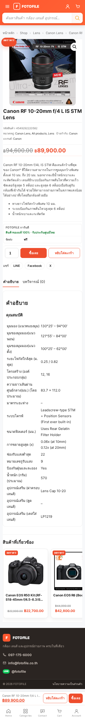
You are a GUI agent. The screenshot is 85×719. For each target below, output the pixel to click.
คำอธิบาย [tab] (11, 281)
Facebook (35, 266)
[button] (74, 47)
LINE (16, 266)
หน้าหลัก (8, 33)
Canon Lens (54, 33)
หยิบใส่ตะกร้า (64, 253)
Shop (23, 33)
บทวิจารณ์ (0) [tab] (34, 281)
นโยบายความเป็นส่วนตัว (67, 684)
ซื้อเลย (33, 253)
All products (39, 133)
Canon (73, 133)
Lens (36, 33)
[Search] (77, 18)
